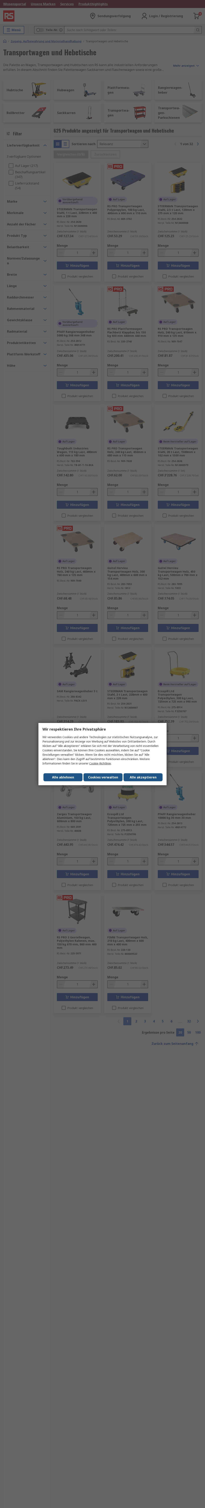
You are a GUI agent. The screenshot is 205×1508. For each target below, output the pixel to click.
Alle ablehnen (63, 777)
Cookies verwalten (103, 777)
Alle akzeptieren (143, 777)
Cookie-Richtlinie (100, 763)
